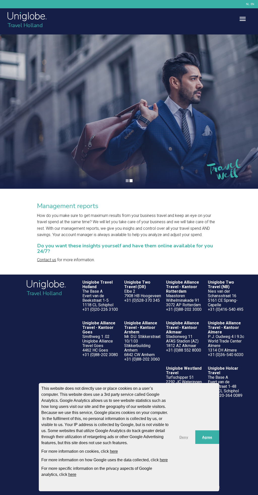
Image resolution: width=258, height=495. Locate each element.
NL (247, 4)
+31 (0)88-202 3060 (142, 359)
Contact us (46, 259)
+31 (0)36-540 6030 (225, 354)
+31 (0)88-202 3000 (184, 309)
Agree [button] (207, 437)
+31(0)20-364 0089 (225, 395)
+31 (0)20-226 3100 (100, 309)
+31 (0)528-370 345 (142, 300)
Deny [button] (183, 437)
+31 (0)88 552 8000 (183, 350)
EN (252, 4)
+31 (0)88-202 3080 (100, 354)
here (114, 451)
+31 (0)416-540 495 (225, 309)
